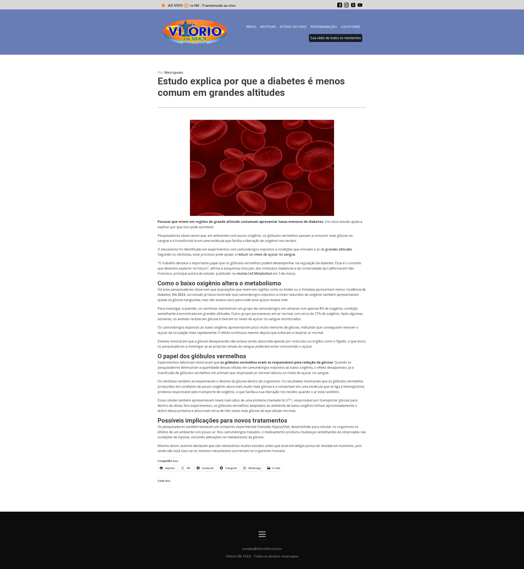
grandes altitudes (338, 249)
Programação (324, 26)
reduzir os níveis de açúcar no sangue (266, 254)
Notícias (268, 26)
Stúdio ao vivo (293, 26)
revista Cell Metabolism (254, 273)
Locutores (350, 26)
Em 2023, (179, 294)
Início (251, 26)
